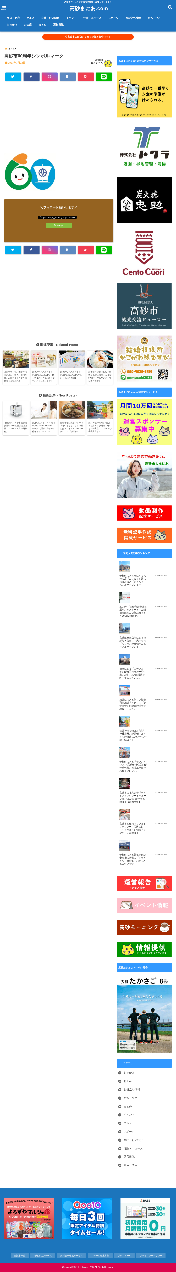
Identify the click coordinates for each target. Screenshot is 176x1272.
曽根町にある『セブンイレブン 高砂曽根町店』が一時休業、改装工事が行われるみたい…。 (133, 766)
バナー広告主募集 (100, 1255)
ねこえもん (97, 62)
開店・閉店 (13, 17)
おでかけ (12, 24)
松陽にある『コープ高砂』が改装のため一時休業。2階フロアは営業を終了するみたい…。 (132, 673)
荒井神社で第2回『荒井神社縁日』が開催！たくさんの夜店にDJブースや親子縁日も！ (132, 735)
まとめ (42, 24)
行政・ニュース (92, 17)
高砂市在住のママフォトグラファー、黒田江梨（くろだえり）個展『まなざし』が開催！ (132, 828)
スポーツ (113, 17)
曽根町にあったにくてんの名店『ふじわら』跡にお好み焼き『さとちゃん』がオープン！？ (132, 580)
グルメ (30, 17)
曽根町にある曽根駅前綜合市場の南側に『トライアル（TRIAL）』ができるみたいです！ (132, 859)
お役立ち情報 (133, 17)
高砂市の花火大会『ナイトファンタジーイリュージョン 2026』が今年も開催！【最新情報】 (132, 797)
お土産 (28, 24)
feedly (59, 225)
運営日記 (58, 24)
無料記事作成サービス (71, 1255)
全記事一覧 (19, 1255)
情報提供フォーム (43, 1255)
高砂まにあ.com (89, 8)
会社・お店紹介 (50, 17)
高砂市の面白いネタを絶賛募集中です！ (89, 36)
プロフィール (124, 1255)
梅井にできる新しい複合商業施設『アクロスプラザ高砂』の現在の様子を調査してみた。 (132, 704)
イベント (71, 17)
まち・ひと (154, 17)
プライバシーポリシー (151, 1255)
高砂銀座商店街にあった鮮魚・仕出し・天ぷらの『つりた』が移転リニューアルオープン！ (132, 642)
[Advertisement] (58, 119)
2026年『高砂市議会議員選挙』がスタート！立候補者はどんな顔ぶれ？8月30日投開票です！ (133, 611)
